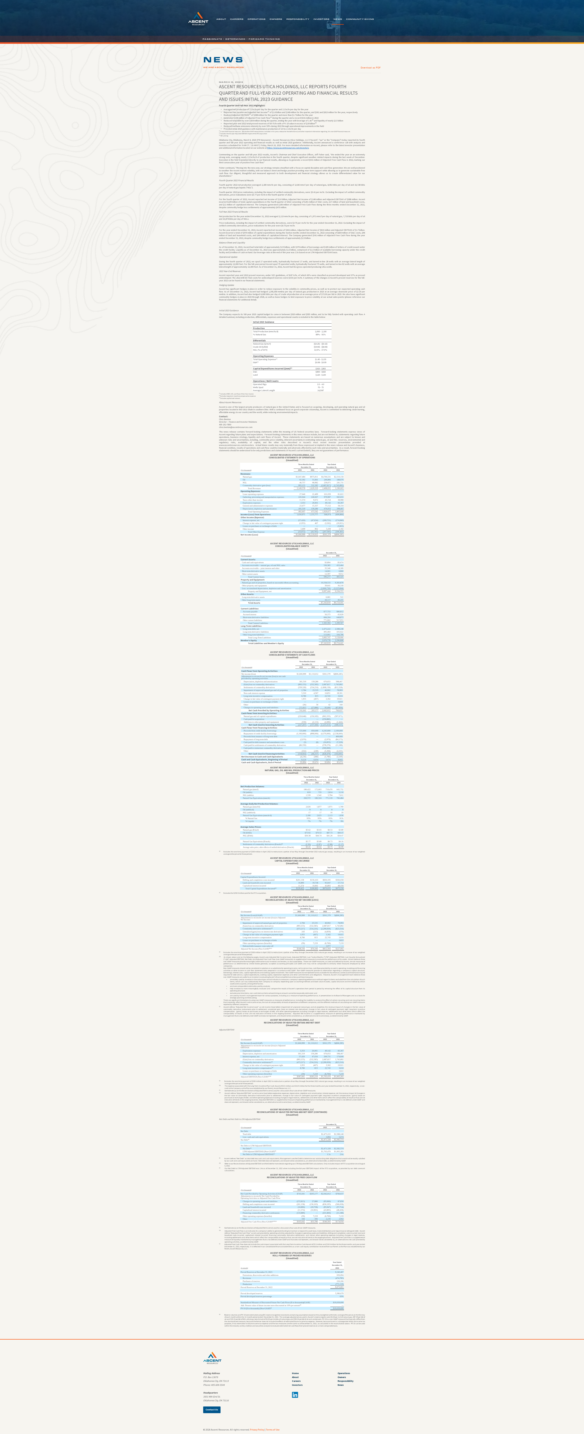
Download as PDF (371, 67)
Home (295, 1373)
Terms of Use (273, 1429)
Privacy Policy (257, 1429)
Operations (257, 19)
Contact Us (212, 1409)
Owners (276, 19)
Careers (236, 19)
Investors (321, 19)
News (338, 19)
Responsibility (297, 19)
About (221, 19)
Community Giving (360, 19)
